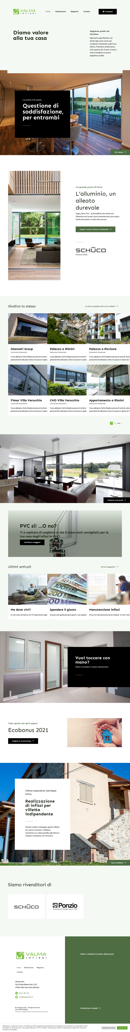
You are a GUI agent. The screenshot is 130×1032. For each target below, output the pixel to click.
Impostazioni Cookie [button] (108, 1028)
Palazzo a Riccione (111, 328)
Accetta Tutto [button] (122, 1028)
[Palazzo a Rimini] (74, 328)
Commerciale (15, 352)
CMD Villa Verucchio (72, 380)
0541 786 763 (24, 993)
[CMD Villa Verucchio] (74, 380)
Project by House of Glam (40, 1011)
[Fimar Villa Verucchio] (35, 380)
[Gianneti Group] (35, 328)
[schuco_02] (91, 247)
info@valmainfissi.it (26, 997)
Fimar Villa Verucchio (33, 380)
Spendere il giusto (72, 589)
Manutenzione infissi (111, 589)
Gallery (38, 328)
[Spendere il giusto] (74, 589)
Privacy (17, 1011)
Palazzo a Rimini (72, 328)
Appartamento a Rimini (111, 380)
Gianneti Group (33, 328)
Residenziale (62, 352)
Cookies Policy (26, 1011)
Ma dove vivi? (33, 589)
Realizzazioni (23, 352)
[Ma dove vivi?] (35, 589)
